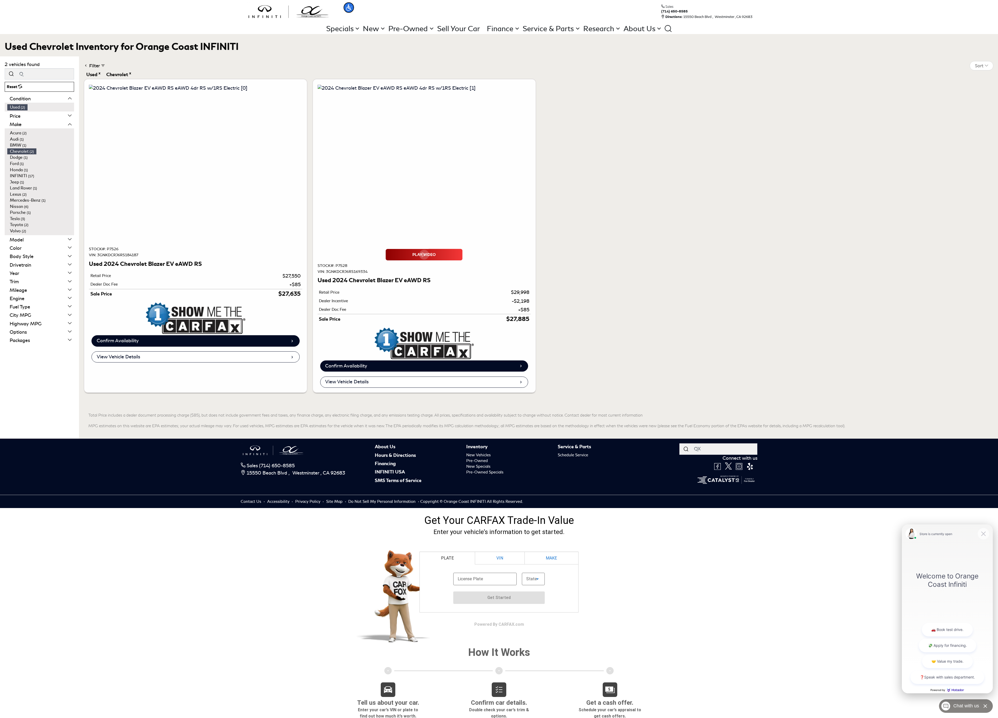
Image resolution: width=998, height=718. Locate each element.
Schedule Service (573, 455)
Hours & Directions (395, 455)
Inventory (477, 446)
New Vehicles (478, 455)
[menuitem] (40, 107)
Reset (12, 86)
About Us (385, 446)
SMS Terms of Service (398, 480)
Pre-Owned (477, 460)
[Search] (11, 74)
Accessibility (279, 501)
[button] (349, 7)
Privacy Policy (308, 501)
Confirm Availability (118, 341)
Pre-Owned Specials (484, 472)
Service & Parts (574, 446)
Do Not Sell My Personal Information (382, 501)
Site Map (335, 501)
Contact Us (251, 501)
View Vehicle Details (118, 357)
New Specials (478, 466)
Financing (385, 463)
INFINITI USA (390, 472)
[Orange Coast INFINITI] (289, 11)
